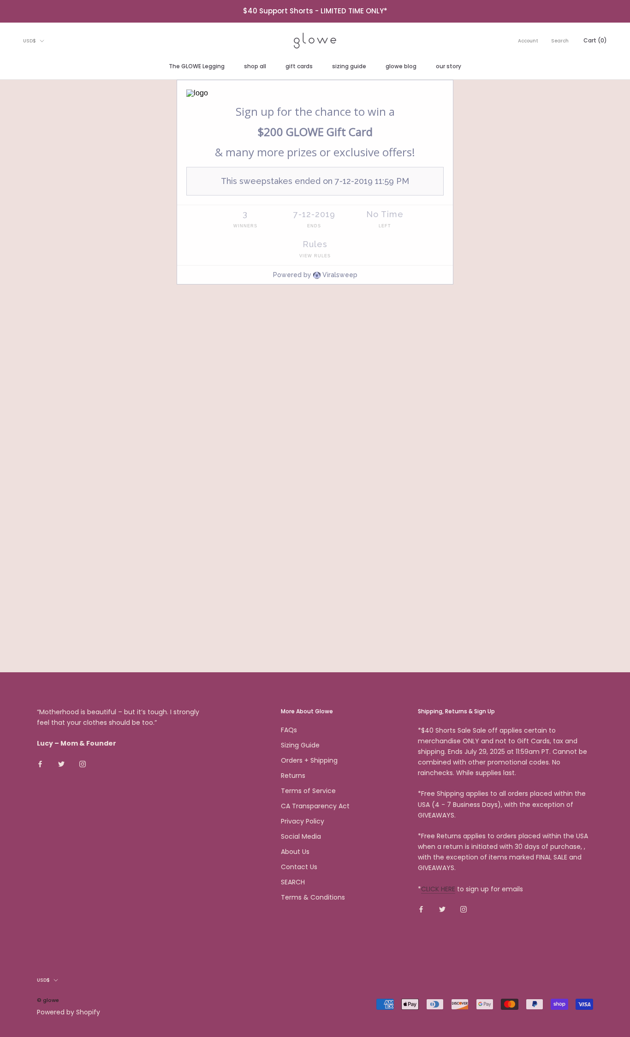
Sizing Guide (300, 745)
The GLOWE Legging (197, 66)
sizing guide (349, 66)
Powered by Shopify (68, 1012)
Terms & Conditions (313, 897)
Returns (293, 775)
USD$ (29, 40)
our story (448, 66)
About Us (295, 851)
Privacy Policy (302, 821)
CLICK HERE (438, 889)
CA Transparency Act (315, 806)
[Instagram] (82, 763)
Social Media (301, 836)
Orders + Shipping (309, 760)
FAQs (289, 730)
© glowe (48, 1000)
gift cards (299, 66)
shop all (255, 66)
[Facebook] (40, 763)
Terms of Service (308, 790)
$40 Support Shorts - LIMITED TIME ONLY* (315, 11)
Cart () (595, 40)
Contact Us (299, 866)
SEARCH (293, 882)
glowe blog (401, 66)
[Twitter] (61, 763)
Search (560, 40)
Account (528, 40)
